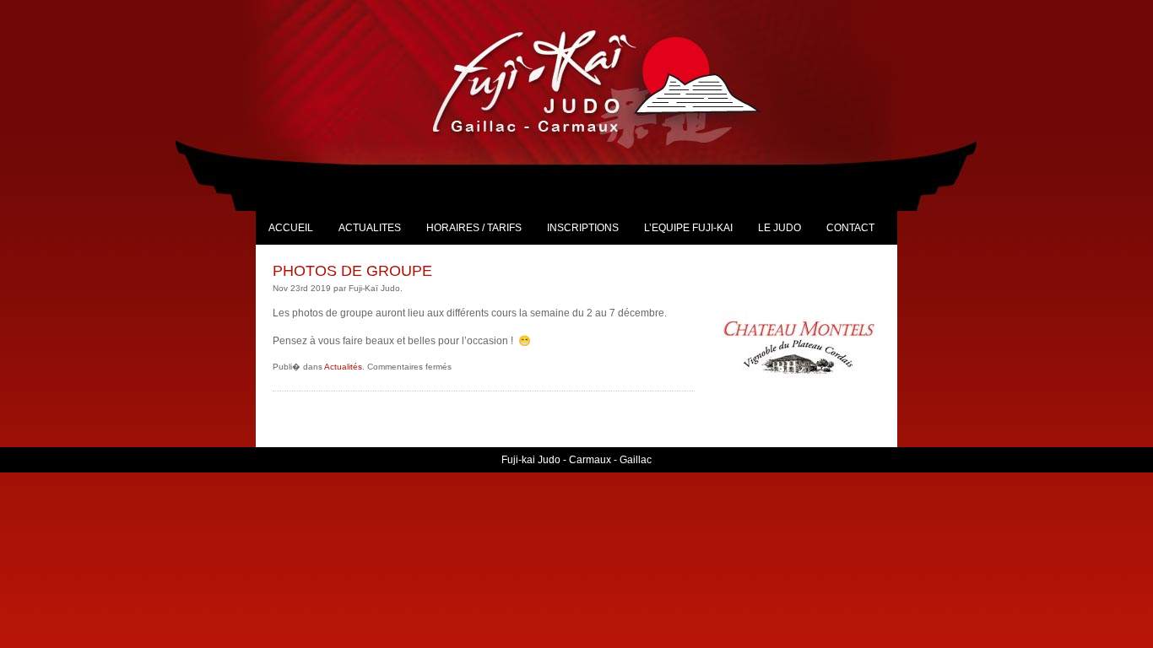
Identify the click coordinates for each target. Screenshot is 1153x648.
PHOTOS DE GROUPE (352, 270)
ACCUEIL (290, 228)
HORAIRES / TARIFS (474, 228)
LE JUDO (779, 228)
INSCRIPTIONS (583, 228)
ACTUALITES (369, 228)
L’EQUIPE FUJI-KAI (688, 228)
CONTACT (850, 228)
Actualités (343, 366)
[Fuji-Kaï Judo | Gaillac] (615, 80)
